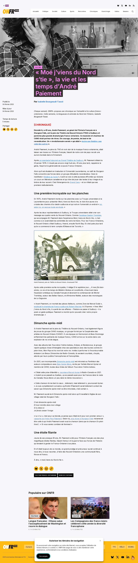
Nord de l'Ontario (65, 475)
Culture (63, 11)
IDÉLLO (122, 547)
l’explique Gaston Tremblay (90, 215)
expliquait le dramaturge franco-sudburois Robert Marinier (58, 306)
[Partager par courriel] (11, 129)
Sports (72, 11)
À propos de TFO (32, 557)
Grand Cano (75, 182)
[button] (100, 541)
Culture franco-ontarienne (45, 475)
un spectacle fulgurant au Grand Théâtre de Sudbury (61, 160)
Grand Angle (106, 11)
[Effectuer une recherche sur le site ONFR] (132, 11)
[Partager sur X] (8, 129)
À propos (29, 547)
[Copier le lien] (15, 129)
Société (54, 11)
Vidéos (117, 11)
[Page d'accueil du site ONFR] (11, 11)
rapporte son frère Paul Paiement (48, 419)
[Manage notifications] (133, 558)
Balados (126, 11)
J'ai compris (43, 556)
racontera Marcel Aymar (70, 372)
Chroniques (94, 11)
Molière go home (51, 177)
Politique (45, 11)
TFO (114, 547)
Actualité (36, 11)
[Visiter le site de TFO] (6, 5)
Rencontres (82, 11)
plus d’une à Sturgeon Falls (81, 419)
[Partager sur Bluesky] (4, 129)
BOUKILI (131, 547)
